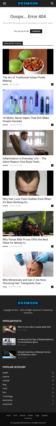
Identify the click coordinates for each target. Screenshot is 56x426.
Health (30, 415)
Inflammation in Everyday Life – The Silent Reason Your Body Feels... (24, 160)
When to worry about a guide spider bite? (34, 327)
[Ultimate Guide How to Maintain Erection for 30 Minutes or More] (9, 354)
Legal (37, 415)
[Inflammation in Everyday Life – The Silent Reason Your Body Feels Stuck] (28, 142)
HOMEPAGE (36, 31)
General (23, 415)
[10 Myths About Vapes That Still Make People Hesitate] (28, 102)
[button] (4, 3)
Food (15, 415)
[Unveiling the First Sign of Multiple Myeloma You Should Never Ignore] (9, 341)
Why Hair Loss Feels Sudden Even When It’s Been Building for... (27, 200)
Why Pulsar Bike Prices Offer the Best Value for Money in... (25, 241)
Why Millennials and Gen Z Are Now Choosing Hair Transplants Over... (24, 281)
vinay (5, 287)
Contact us (28, 418)
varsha (5, 84)
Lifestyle (45, 415)
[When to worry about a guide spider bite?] (9, 329)
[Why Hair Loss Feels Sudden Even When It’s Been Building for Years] (28, 183)
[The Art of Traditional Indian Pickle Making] (28, 61)
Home (8, 415)
